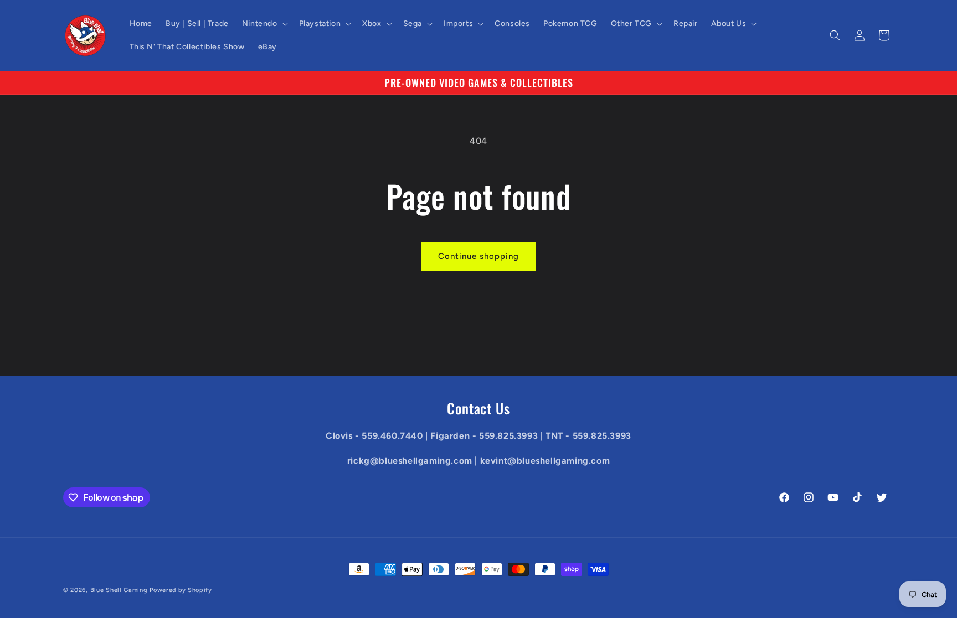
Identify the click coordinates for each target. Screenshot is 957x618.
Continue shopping (478, 256)
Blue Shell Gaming (119, 590)
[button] (263, 23)
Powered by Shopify (181, 590)
